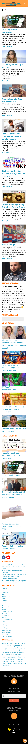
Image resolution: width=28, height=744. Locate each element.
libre (19, 657)
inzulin (8, 654)
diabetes (9, 646)
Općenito (4, 617)
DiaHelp (4, 594)
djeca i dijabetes (13, 650)
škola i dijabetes (6, 630)
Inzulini (4, 609)
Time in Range (8, 245)
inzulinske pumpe (12, 657)
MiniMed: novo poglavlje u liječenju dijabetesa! (12, 571)
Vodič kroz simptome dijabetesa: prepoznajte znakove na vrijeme (11, 367)
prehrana (9, 663)
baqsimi (15, 643)
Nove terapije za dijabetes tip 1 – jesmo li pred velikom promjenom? (14, 409)
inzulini (12, 654)
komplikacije (5, 615)
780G (3, 643)
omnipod (4, 663)
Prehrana (4, 623)
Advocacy (4, 588)
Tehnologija (5, 634)
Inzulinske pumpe (7, 611)
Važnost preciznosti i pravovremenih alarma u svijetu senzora (13, 136)
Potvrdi (14, 701)
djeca (6, 650)
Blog (3, 590)
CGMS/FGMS (5, 592)
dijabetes (16, 646)
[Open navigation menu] (24, 3)
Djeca (3, 598)
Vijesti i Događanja (7, 636)
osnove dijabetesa (7, 619)
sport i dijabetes (6, 632)
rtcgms (15, 663)
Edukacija (4, 600)
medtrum (11, 661)
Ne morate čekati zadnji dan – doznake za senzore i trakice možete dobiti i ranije (14, 581)
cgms (23, 643)
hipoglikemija (20, 652)
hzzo (4, 654)
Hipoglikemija (5, 606)
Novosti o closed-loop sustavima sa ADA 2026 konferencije (11, 455)
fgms (11, 652)
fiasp (14, 652)
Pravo (3, 621)
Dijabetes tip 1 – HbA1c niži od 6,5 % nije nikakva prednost (13, 173)
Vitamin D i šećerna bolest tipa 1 (11, 578)
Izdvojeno (4, 613)
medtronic (5, 661)
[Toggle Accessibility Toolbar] (25, 741)
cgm (19, 643)
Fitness (4, 602)
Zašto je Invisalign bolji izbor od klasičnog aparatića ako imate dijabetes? (14, 575)
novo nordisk (18, 661)
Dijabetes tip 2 (6, 596)
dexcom (4, 646)
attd (11, 643)
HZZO (3, 607)
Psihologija (5, 625)
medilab (7, 659)
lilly (22, 657)
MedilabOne (20, 659)
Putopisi (4, 627)
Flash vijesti (5, 604)
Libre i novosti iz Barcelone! (12, 475)
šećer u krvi (5, 629)
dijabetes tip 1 (15, 648)
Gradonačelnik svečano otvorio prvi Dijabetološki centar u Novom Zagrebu (14, 494)
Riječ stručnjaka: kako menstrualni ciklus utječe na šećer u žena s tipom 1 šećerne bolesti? (13, 566)
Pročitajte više (7, 46)
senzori (19, 663)
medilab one (13, 659)
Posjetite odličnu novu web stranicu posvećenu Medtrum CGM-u (13, 526)
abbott (7, 643)
